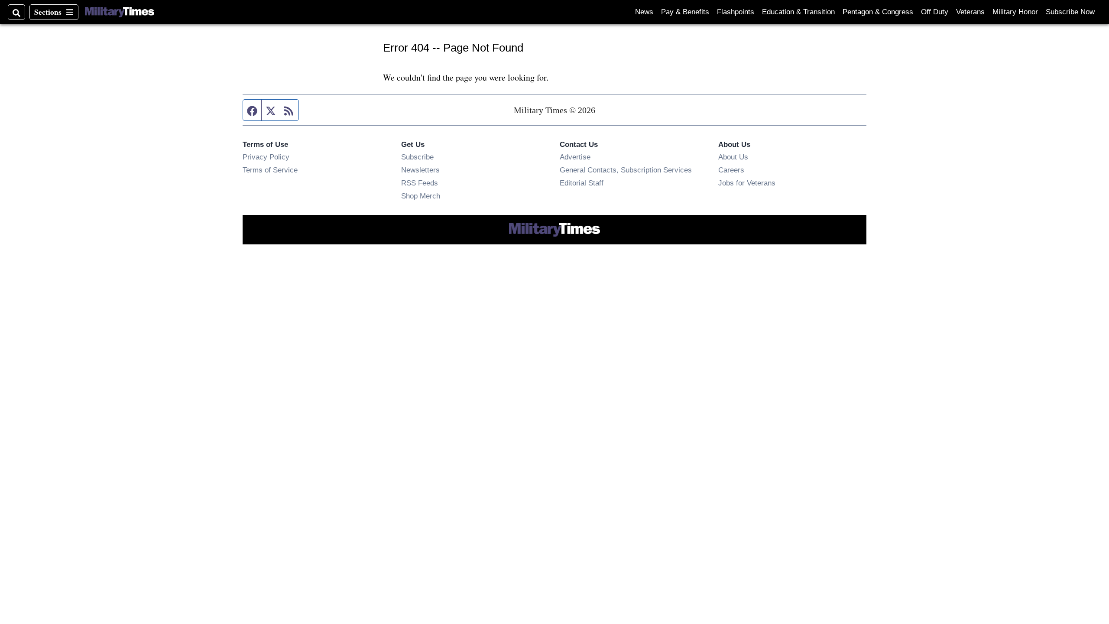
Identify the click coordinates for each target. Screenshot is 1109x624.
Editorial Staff (581, 183)
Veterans (970, 12)
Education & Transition (798, 12)
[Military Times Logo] (119, 12)
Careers (731, 170)
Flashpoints (735, 12)
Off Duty (934, 12)
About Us (733, 157)
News (644, 12)
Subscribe (417, 157)
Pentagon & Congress (878, 12)
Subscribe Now (1070, 12)
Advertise (575, 157)
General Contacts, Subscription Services (626, 170)
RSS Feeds (419, 183)
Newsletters (420, 170)
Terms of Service (270, 170)
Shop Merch (420, 196)
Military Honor (1015, 12)
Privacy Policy (266, 157)
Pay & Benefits (685, 12)
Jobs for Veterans (746, 183)
